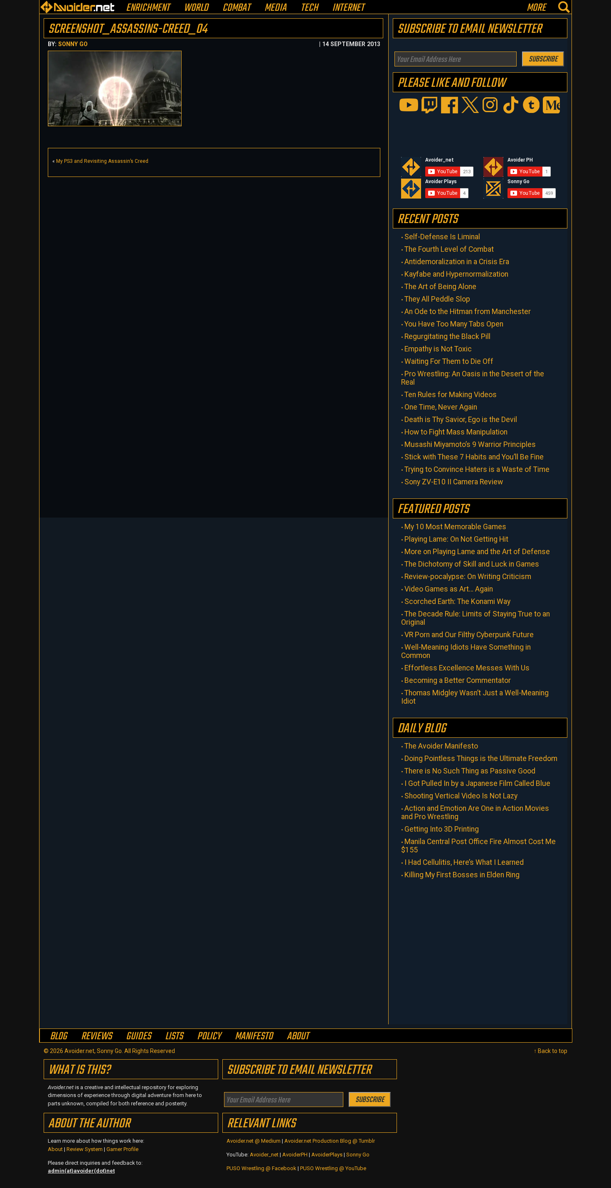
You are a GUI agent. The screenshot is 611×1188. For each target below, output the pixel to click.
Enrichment (148, 8)
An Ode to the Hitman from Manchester (467, 311)
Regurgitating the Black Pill (447, 336)
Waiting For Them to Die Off (448, 361)
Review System (85, 1149)
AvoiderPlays (326, 1154)
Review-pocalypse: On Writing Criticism (467, 576)
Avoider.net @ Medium (254, 1141)
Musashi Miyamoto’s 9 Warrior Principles (470, 444)
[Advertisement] (214, 239)
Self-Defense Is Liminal (442, 237)
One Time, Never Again (440, 407)
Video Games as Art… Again (448, 589)
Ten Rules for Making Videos (450, 394)
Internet (348, 8)
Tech (309, 8)
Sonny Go (73, 44)
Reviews (96, 1036)
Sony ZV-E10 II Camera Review (453, 482)
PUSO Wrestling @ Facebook (261, 1168)
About (298, 1036)
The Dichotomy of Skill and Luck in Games (471, 564)
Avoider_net (264, 1154)
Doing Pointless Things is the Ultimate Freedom (480, 758)
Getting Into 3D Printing (441, 829)
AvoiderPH (295, 1154)
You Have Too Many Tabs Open (453, 324)
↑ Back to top (550, 1051)
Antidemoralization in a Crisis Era (456, 262)
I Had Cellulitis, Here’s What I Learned (464, 862)
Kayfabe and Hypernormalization (456, 274)
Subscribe (543, 59)
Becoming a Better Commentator (457, 680)
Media (275, 8)
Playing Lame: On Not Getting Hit (456, 539)
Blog (58, 1036)
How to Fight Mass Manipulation (456, 432)
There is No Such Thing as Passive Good (469, 771)
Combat (236, 8)
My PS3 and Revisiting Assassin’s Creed (102, 161)
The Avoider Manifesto (441, 746)
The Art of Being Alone (440, 286)
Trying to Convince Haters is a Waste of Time (476, 469)
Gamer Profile (122, 1149)
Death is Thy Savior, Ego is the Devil (460, 419)
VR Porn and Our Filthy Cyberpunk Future (469, 635)
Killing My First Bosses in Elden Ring (462, 875)
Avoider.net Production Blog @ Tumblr (329, 1141)
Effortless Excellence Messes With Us (467, 668)
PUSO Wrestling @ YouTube (333, 1168)
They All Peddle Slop (437, 299)
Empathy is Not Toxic (438, 349)
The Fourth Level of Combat (449, 249)
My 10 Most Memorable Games (455, 527)
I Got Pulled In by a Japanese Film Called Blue (477, 783)
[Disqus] (214, 409)
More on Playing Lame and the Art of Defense (477, 551)
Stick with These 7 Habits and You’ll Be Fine (474, 457)
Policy (209, 1036)
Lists (174, 1036)
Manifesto (254, 1036)
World (196, 8)
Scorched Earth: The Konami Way (457, 601)
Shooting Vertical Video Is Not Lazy (460, 796)
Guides (138, 1036)
